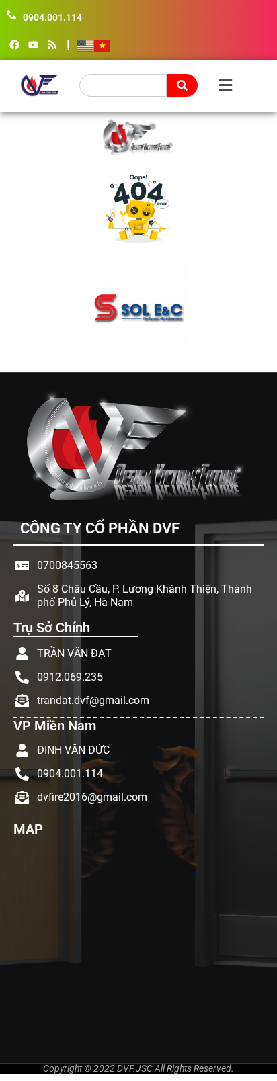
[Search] (182, 85)
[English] (85, 45)
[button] (224, 85)
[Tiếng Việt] (103, 45)
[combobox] (123, 85)
